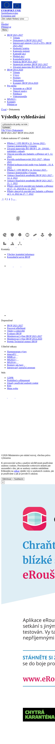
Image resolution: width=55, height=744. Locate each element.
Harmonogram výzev (17, 351)
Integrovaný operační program (21, 367)
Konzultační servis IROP (18, 257)
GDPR (10, 377)
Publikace (17, 94)
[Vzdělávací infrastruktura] (35, 238)
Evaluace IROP (14, 333)
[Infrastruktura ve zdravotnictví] (50, 238)
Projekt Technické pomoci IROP (22, 341)
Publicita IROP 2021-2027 (25, 61)
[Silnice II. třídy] (28, 238)
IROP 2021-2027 (15, 35)
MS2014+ (12, 362)
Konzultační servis (21, 59)
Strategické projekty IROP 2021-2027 (30, 64)
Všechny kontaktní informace (20, 254)
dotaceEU (12, 354)
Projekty (17, 78)
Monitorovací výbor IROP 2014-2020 (24, 339)
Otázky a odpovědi (16, 331)
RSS (9, 385)
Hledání (5, 24)
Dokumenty (18, 80)
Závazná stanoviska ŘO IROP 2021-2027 (32, 67)
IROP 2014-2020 (15, 69)
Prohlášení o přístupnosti (18, 380)
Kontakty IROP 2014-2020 (25, 83)
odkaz (17, 471)
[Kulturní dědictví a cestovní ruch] (5, 246)
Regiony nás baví (16, 365)
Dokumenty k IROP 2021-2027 (27, 40)
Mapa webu (12, 388)
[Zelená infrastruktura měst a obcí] (20, 238)
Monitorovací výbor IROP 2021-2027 (24, 336)
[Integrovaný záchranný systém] (12, 238)
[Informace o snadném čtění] (30, 315)
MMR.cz (12, 357)
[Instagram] (24, 266)
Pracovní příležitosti (16, 328)
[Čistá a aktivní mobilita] (19, 246)
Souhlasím (18, 479)
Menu (4, 30)
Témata (16, 37)
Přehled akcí (18, 56)
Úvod (3, 109)
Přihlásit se (6, 27)
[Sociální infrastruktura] (43, 238)
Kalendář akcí (19, 53)
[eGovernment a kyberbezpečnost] (5, 238)
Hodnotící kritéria (21, 48)
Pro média (11, 86)
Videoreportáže (20, 96)
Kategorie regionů (21, 51)
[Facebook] (10, 266)
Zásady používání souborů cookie (22, 383)
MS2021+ (11, 99)
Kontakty (11, 102)
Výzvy (16, 75)
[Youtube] (17, 266)
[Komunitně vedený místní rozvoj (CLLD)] (12, 246)
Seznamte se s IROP (22, 88)
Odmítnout (6, 479)
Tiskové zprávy (20, 91)
